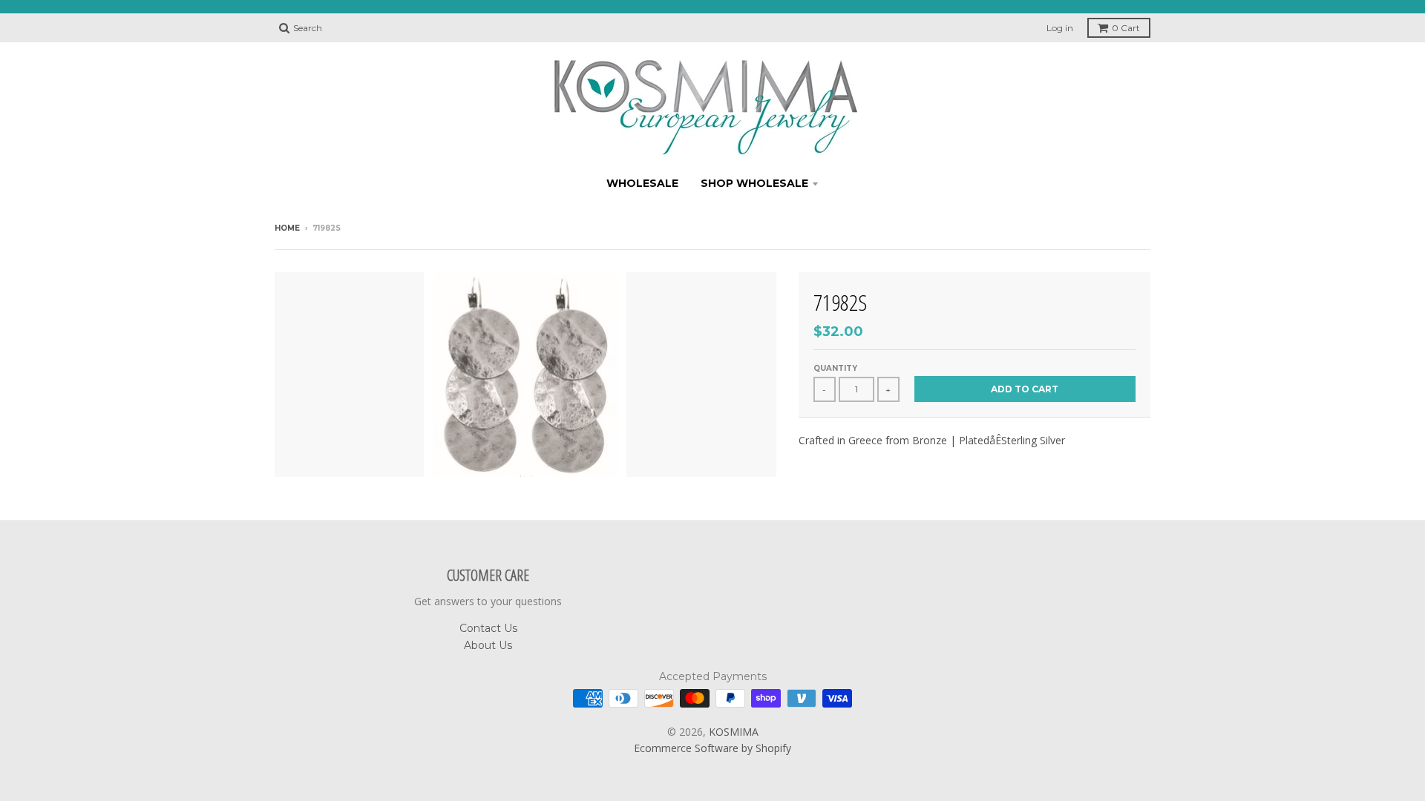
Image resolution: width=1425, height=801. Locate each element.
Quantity (835, 368)
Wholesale (642, 183)
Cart (1126, 27)
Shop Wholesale (754, 183)
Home (287, 228)
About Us (488, 645)
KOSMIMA (734, 732)
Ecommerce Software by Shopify (712, 748)
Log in (1059, 27)
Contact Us (488, 628)
